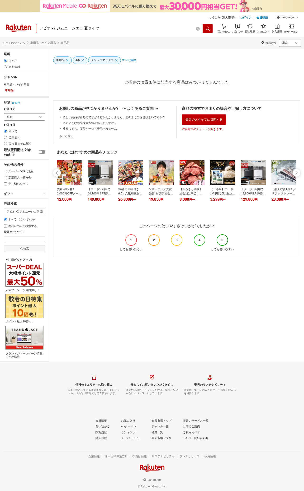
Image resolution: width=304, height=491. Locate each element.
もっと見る (66, 136)
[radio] (5, 60)
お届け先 (9, 109)
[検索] (208, 28)
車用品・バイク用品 (43, 42)
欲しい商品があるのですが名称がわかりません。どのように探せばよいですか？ (114, 117)
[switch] (42, 152)
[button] (287, 18)
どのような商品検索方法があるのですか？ (90, 123)
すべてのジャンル (14, 42)
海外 (17, 102)
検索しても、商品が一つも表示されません (90, 128)
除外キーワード (14, 232)
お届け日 (9, 125)
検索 (26, 248)
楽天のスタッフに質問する (204, 119)
